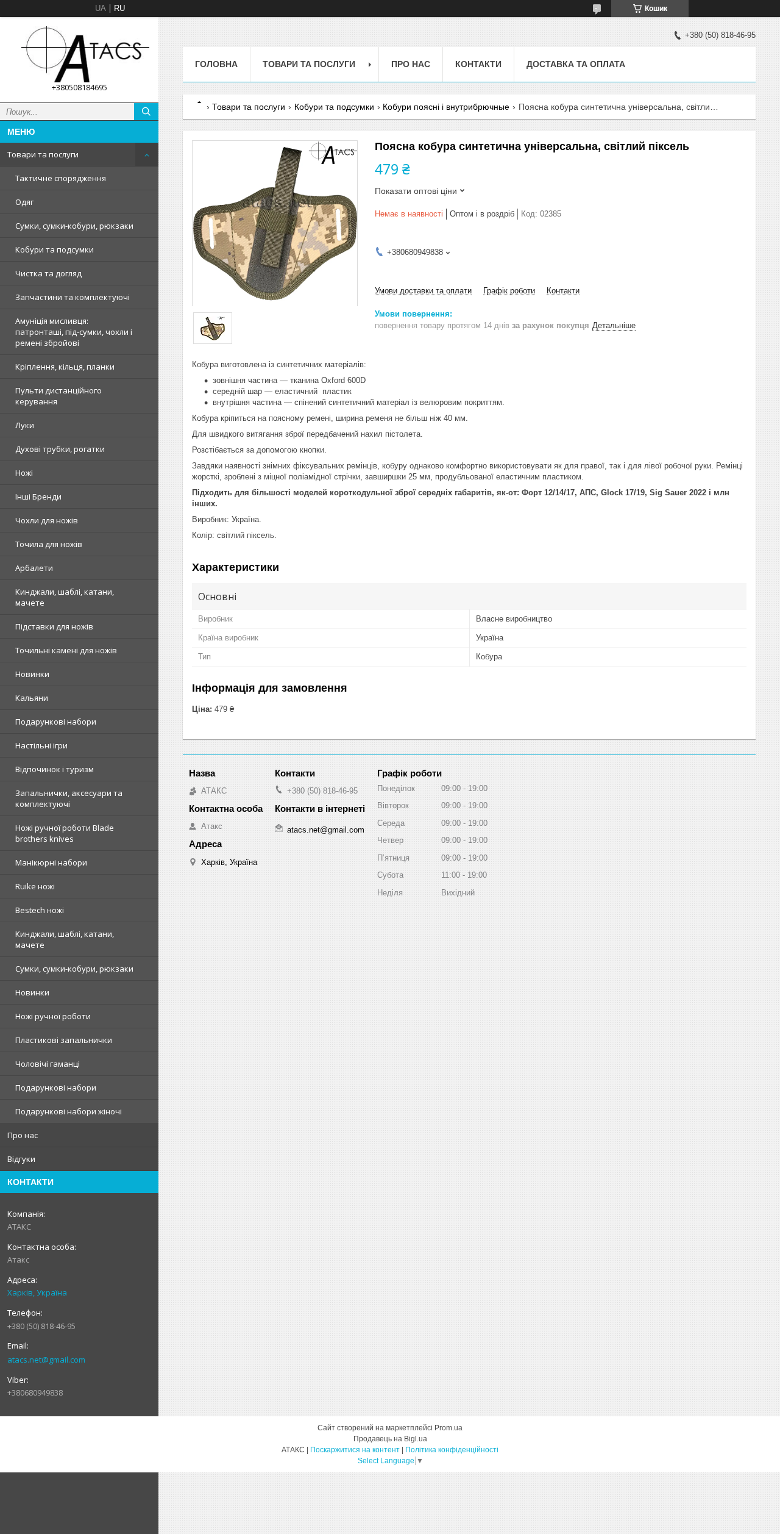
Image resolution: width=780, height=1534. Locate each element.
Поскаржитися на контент (355, 1450)
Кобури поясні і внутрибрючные (446, 107)
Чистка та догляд (48, 273)
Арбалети (34, 567)
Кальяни (31, 697)
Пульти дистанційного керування (58, 396)
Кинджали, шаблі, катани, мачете (64, 597)
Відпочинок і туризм (54, 769)
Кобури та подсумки (54, 249)
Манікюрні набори (51, 862)
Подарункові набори (55, 721)
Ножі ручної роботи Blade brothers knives (64, 833)
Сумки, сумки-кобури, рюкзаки (74, 225)
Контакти (478, 64)
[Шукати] (146, 111)
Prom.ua (448, 1428)
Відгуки (21, 1158)
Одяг (24, 201)
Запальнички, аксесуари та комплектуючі (68, 798)
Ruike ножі (35, 886)
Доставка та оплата (575, 64)
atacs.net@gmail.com (46, 1359)
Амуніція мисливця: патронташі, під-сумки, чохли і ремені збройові (73, 331)
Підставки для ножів (54, 626)
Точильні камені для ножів (66, 650)
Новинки (32, 673)
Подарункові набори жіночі (68, 1111)
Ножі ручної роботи (53, 1016)
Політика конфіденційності (451, 1450)
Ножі (24, 472)
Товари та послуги (43, 154)
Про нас (22, 1135)
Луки (24, 425)
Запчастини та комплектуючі (72, 297)
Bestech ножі (39, 910)
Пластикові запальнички (63, 1039)
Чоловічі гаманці (47, 1063)
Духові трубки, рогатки (60, 448)
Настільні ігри (41, 745)
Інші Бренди (38, 496)
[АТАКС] (79, 54)
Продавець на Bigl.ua (390, 1439)
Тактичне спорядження (60, 178)
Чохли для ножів (46, 520)
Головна (216, 64)
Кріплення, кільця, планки (65, 366)
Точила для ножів (48, 544)
